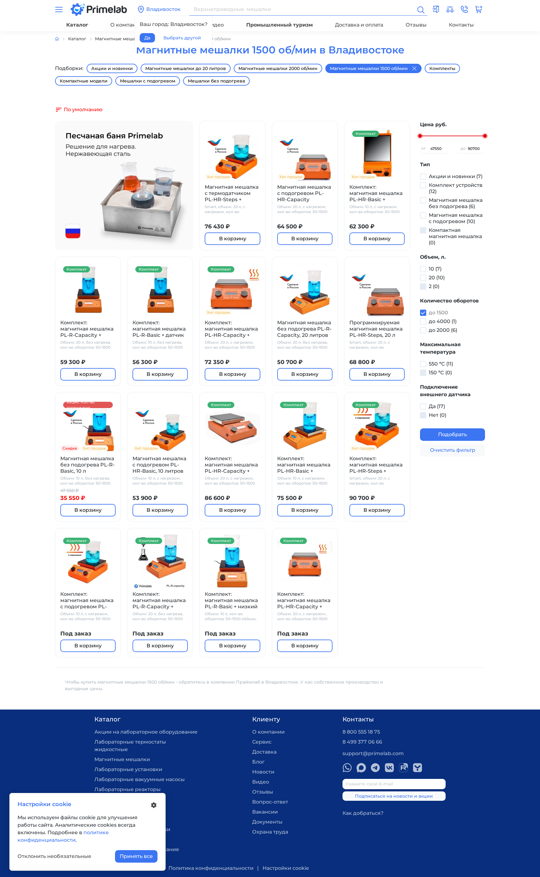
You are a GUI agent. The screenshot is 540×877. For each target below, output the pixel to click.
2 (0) (434, 286)
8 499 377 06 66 (362, 742)
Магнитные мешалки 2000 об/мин (278, 68)
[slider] (420, 136)
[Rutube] (403, 767)
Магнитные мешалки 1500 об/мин (369, 68)
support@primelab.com (373, 753)
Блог (258, 762)
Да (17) (437, 406)
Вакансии (265, 812)
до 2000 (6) (443, 330)
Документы (267, 822)
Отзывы (416, 25)
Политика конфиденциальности (210, 868)
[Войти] (435, 9)
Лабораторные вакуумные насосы (139, 779)
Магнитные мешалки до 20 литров (185, 68)
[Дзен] (417, 767)
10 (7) (435, 269)
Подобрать (452, 434)
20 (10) (437, 278)
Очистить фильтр (452, 450)
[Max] (361, 767)
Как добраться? (362, 813)
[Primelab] (99, 9)
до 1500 (438, 313)
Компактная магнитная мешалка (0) (455, 236)
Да (147, 38)
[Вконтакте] (389, 767)
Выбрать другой (182, 38)
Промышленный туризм (279, 25)
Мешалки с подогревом (147, 81)
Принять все (136, 856)
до (463, 148)
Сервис (262, 742)
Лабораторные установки (128, 769)
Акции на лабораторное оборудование (146, 732)
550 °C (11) (441, 364)
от (423, 148)
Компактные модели (84, 81)
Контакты (461, 25)
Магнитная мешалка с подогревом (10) (455, 218)
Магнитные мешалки (122, 759)
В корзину (232, 239)
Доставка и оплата (359, 25)
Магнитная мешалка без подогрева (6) (455, 203)
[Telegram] (375, 767)
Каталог (77, 25)
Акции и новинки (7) (455, 176)
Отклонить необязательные (54, 856)
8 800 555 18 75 (361, 732)
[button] (464, 9)
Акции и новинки (112, 68)
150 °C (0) (440, 373)
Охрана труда (270, 832)
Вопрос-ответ (270, 802)
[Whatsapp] (347, 767)
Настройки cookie (285, 868)
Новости (263, 772)
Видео (215, 25)
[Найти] (420, 9)
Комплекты (442, 68)
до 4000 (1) (443, 321)
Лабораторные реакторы (127, 789)
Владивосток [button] (163, 9)
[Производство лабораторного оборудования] (61, 39)
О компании (126, 25)
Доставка (264, 752)
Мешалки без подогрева (216, 81)
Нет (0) (437, 415)
